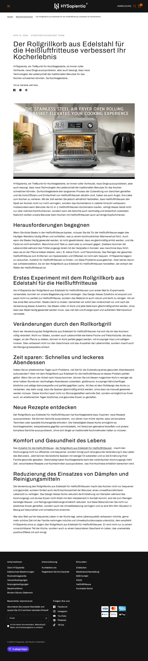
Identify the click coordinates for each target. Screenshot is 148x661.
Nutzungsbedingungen (17, 584)
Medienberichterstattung (87, 572)
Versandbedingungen (17, 580)
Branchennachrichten (24, 17)
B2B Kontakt (82, 576)
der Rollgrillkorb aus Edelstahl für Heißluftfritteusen (84, 448)
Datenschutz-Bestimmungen (20, 572)
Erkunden (81, 562)
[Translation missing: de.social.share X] (21, 90)
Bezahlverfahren (15, 588)
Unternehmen (14, 562)
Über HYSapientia (15, 567)
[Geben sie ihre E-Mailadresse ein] (46, 618)
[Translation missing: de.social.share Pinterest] (27, 90)
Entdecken (81, 567)
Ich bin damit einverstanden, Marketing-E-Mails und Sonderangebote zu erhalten (28, 626)
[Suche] (134, 6)
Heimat (10, 17)
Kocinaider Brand (84, 588)
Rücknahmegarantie (16, 576)
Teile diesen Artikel (25, 85)
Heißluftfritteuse (83, 584)
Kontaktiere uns (49, 567)
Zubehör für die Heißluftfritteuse (36, 448)
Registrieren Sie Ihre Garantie (55, 572)
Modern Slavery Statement (20, 593)
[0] (139, 6)
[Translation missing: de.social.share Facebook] (15, 90)
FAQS (79, 580)
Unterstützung (49, 562)
